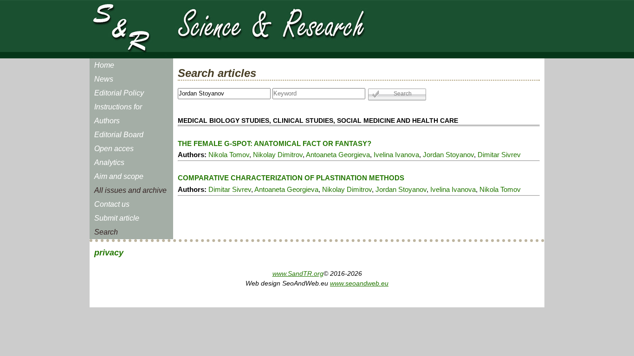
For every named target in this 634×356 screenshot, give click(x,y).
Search (106, 232)
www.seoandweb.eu (359, 283)
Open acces (114, 149)
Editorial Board (118, 135)
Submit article (116, 218)
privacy (108, 252)
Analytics (109, 162)
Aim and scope (118, 176)
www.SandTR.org (297, 273)
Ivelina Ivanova (396, 155)
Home (104, 65)
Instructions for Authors (118, 114)
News (103, 79)
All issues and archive (130, 190)
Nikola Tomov (228, 155)
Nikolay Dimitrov (278, 155)
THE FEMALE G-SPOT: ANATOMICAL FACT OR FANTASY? (274, 143)
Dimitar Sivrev (499, 155)
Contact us (111, 204)
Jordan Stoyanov (448, 155)
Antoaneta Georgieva (338, 155)
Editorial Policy (119, 93)
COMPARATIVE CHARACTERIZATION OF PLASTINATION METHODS (291, 178)
